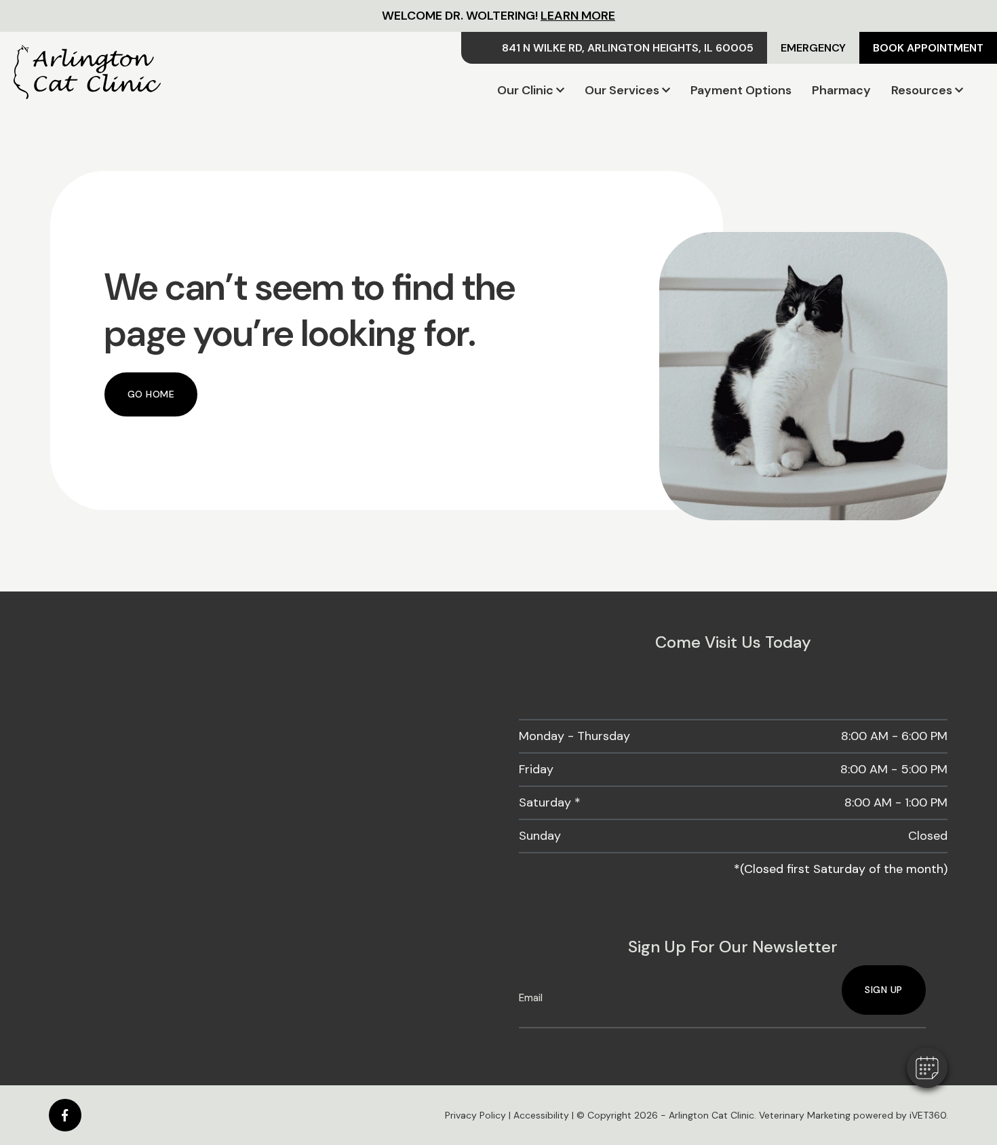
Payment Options (740, 90)
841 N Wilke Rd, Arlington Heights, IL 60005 (628, 48)
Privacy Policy (475, 1115)
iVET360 (928, 1115)
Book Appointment (928, 48)
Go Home (151, 394)
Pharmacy (841, 90)
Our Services (622, 90)
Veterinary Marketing (805, 1115)
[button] (927, 1067)
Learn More (578, 15)
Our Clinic (525, 90)
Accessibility (541, 1115)
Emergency (813, 48)
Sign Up (884, 990)
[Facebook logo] (65, 1115)
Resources (921, 90)
